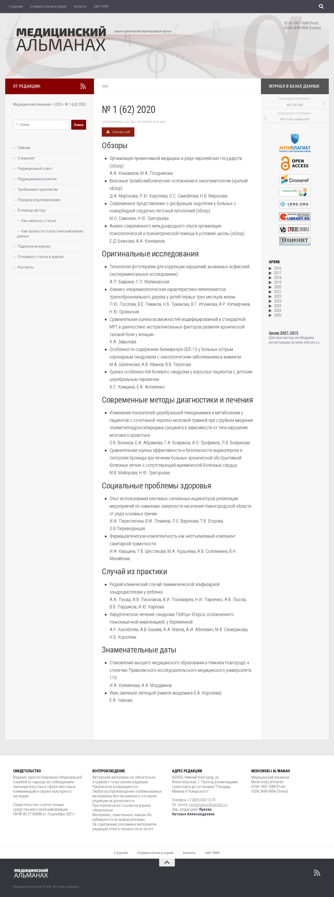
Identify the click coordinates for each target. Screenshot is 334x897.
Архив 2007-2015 (283, 333)
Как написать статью (39, 220)
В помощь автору (32, 210)
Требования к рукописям (38, 189)
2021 (277, 291)
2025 (277, 310)
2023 (277, 301)
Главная (24, 147)
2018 (277, 277)
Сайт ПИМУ (101, 6)
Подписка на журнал (34, 246)
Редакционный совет (35, 168)
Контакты (80, 6)
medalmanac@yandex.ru (208, 804)
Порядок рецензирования (39, 200)
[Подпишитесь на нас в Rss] (83, 86)
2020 (105, 86)
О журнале (16, 6)
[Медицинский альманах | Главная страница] (61, 39)
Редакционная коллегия (37, 179)
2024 (277, 305)
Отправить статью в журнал (48, 6)
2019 (277, 282)
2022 (277, 296)
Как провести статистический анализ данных (50, 233)
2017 (277, 273)
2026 (277, 315)
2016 (277, 268)
